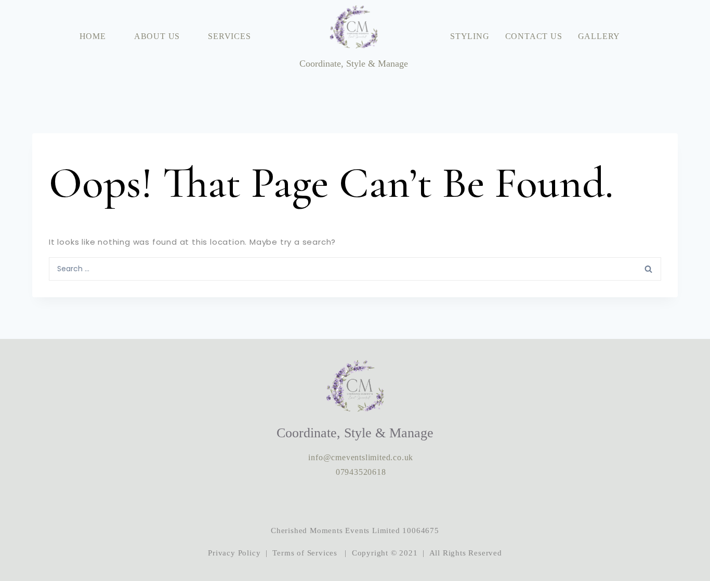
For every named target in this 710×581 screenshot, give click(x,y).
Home (93, 36)
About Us (157, 36)
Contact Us (533, 36)
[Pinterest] (386, 501)
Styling (470, 36)
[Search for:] (355, 268)
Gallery (599, 36)
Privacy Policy (234, 553)
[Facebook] (355, 501)
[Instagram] (323, 501)
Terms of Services (304, 553)
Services (229, 36)
